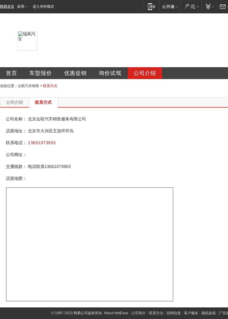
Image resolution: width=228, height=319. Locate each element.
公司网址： (16, 154)
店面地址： (16, 130)
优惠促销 (75, 73)
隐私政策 (209, 313)
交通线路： (16, 166)
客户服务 (191, 313)
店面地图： (16, 178)
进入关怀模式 (43, 6)
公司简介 (139, 313)
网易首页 (7, 6)
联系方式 (43, 102)
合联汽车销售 (28, 86)
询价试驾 (110, 73)
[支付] (209, 6)
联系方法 (156, 313)
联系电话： (16, 142)
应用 (20, 6)
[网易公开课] (169, 6)
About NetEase (116, 313)
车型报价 (40, 73)
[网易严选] (191, 6)
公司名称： (16, 119)
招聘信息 (174, 313)
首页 (11, 73)
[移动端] (151, 6)
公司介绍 (145, 73)
